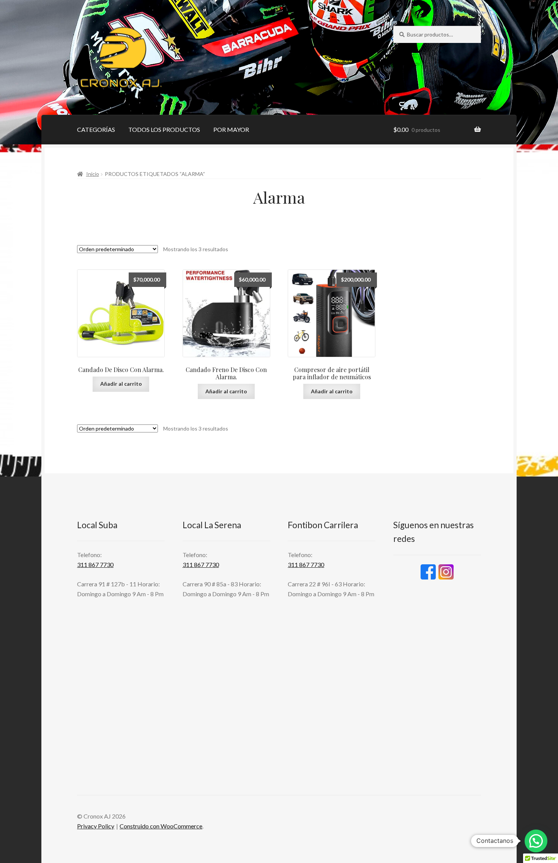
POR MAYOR (231, 129)
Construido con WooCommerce (161, 826)
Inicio (92, 174)
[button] (536, 841)
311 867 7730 (95, 564)
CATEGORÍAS (96, 129)
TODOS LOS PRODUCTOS (164, 129)
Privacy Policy (95, 826)
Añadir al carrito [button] (121, 383)
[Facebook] (428, 572)
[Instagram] (446, 572)
